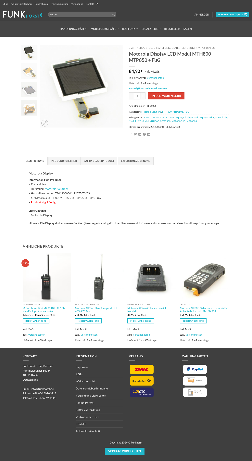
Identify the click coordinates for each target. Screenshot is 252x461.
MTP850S (191, 121)
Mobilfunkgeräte (103, 28)
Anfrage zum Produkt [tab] (99, 161)
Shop (5, 4)
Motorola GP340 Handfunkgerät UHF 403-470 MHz (96, 310)
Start (132, 47)
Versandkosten (155, 77)
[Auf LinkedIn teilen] (148, 134)
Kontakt (90, 4)
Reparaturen (41, 4)
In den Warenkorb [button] (35, 321)
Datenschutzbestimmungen (92, 388)
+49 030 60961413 (44, 393)
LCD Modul (143, 121)
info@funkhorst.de (42, 388)
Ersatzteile (150, 28)
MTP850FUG (178, 121)
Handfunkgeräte (72, 28)
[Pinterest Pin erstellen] (144, 134)
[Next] (116, 86)
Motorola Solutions (151, 111)
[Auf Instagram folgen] (97, 4)
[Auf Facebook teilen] (131, 134)
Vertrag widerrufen (87, 417)
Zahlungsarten (85, 402)
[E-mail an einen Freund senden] (139, 134)
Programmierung (59, 4)
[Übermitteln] (113, 14)
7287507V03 (167, 117)
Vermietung (77, 4)
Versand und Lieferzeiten (91, 395)
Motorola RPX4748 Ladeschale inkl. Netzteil (147, 310)
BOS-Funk (128, 28)
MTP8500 (165, 121)
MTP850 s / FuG (206, 47)
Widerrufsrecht (85, 381)
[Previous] (46, 86)
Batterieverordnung (88, 409)
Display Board (190, 117)
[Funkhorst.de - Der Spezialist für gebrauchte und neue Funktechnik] (22, 14)
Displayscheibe (206, 117)
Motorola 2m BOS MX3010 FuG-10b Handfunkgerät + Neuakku (44, 310)
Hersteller (172, 28)
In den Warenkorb (166, 95)
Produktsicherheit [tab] (64, 161)
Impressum (82, 367)
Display (178, 117)
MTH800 (167, 111)
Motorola (188, 47)
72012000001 (151, 117)
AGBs (79, 374)
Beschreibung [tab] (35, 161)
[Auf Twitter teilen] (135, 134)
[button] (202, 14)
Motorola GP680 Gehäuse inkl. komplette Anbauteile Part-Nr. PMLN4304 (203, 310)
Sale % (187, 28)
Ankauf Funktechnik (21, 4)
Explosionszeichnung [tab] (135, 161)
